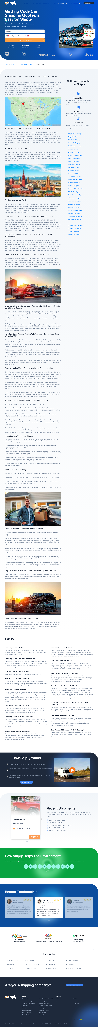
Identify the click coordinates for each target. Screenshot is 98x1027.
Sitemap (75, 1001)
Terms (75, 999)
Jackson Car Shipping (74, 158)
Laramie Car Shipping (74, 143)
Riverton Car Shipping (74, 161)
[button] (42, 819)
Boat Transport (29, 960)
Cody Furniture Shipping (74, 228)
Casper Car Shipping (73, 137)
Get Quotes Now (25, 782)
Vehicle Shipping (50, 964)
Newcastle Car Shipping (74, 201)
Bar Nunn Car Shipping (74, 204)
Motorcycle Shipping (11, 960)
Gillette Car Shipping (74, 140)
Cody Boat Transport (74, 231)
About (57, 999)
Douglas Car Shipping (74, 173)
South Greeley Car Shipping (75, 195)
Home (6, 64)
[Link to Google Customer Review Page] (19, 936)
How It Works (45, 3)
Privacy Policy (77, 1003)
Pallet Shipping (42, 1001)
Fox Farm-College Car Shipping (76, 189)
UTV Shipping (9, 968)
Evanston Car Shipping (74, 152)
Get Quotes (88, 3)
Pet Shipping (25, 1005)
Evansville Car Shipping (74, 213)
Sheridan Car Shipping (74, 149)
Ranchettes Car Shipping (75, 179)
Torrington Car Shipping (74, 176)
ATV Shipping (70, 964)
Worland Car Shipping (74, 183)
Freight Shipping (26, 1015)
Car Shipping (14, 64)
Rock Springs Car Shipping (75, 146)
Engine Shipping (10, 964)
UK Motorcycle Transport (73, 968)
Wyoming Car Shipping (26, 64)
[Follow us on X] (75, 1019)
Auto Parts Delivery (72, 960)
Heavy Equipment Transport (46, 999)
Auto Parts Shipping (27, 1001)
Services (26, 3)
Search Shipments (36, 3)
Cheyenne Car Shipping (74, 134)
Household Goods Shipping (45, 1005)
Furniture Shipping (26, 1012)
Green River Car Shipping (75, 155)
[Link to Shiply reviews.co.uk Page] (78, 936)
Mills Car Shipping (73, 192)
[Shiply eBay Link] (80, 1019)
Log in (55, 3)
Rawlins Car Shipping (74, 164)
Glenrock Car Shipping (74, 207)
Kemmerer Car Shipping (74, 219)
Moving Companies (43, 1015)
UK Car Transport (50, 968)
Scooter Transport (31, 968)
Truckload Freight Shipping (28, 1003)
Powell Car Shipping (73, 170)
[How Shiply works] (72, 770)
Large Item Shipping (44, 1010)
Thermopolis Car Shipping (75, 216)
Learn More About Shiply (73, 985)
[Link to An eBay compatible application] (49, 936)
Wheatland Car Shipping (74, 198)
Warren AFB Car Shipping (75, 210)
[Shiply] (11, 3)
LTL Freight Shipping (44, 1008)
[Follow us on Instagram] (77, 1019)
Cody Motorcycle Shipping (75, 225)
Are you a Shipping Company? (75, 3)
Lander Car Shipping (73, 167)
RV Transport (49, 960)
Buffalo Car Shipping (73, 186)
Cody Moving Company (74, 234)
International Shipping (32, 964)
